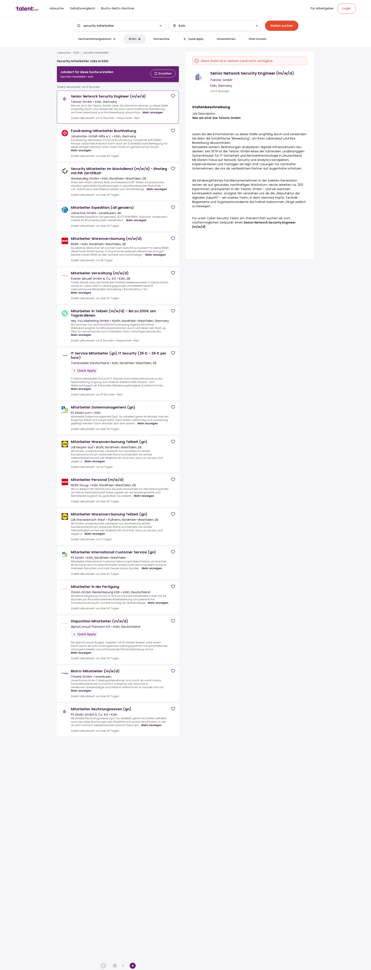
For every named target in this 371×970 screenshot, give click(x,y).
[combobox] (119, 25)
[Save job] (173, 96)
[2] (133, 966)
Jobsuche (63, 52)
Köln (76, 52)
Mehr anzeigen (153, 112)
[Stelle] (115, 25)
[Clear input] (161, 25)
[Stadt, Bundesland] (211, 25)
